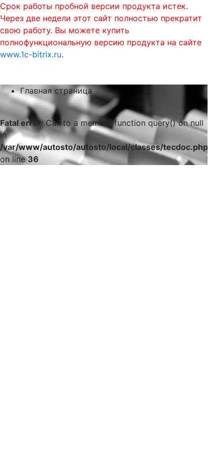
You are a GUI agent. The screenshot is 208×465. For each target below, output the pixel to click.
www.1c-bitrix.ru (30, 54)
